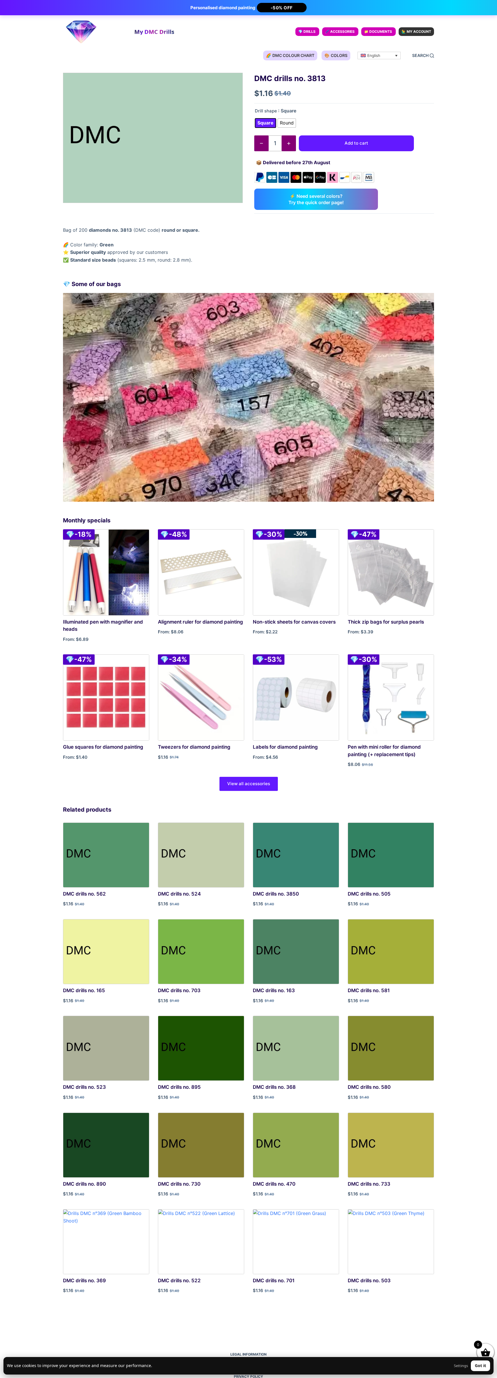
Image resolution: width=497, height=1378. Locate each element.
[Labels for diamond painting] (296, 697)
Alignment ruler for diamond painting (200, 622)
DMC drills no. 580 (369, 1087)
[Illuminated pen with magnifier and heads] (106, 572)
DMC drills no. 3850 (276, 894)
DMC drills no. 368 (274, 1087)
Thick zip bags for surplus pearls (386, 622)
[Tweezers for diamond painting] (201, 697)
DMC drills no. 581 (369, 990)
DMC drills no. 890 (84, 1184)
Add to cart (356, 143)
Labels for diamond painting (285, 747)
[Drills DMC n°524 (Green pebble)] (201, 855)
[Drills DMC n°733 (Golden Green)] (391, 1145)
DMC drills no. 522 (179, 1280)
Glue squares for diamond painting (103, 747)
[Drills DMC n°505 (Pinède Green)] (391, 855)
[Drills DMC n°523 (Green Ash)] (106, 1048)
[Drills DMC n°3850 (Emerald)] (296, 855)
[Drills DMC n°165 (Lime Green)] (106, 951)
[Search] (423, 55)
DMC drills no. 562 (84, 894)
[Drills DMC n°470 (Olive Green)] (296, 1145)
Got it (480, 1365)
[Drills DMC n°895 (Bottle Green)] (201, 1048)
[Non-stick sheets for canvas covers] (296, 572)
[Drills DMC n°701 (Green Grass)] (296, 1241)
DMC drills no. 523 (84, 1087)
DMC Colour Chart (290, 55)
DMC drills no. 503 (369, 1280)
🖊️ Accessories (340, 31)
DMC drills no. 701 (274, 1280)
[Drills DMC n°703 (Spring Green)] (201, 951)
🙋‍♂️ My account (416, 31)
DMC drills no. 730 (179, 1184)
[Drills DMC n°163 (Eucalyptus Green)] (296, 951)
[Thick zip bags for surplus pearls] (391, 572)
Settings (461, 1365)
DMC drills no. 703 (179, 990)
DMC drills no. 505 (369, 894)
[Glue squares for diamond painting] (106, 697)
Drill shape (266, 111)
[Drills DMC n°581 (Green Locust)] (391, 951)
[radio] (265, 123)
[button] (379, 55)
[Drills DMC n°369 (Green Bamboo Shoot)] (106, 1241)
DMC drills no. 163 (274, 990)
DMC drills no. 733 (369, 1184)
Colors (335, 55)
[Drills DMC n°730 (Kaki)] (201, 1145)
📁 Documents (378, 31)
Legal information (248, 1354)
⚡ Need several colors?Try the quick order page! (316, 199)
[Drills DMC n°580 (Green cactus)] (391, 1048)
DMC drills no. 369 (84, 1280)
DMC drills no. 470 (274, 1184)
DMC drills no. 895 (179, 1087)
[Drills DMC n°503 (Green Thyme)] (391, 1241)
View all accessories (248, 783)
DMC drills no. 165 (84, 990)
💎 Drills (307, 31)
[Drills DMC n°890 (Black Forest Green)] (106, 1145)
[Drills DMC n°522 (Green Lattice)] (201, 1241)
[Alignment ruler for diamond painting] (201, 572)
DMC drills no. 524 (179, 894)
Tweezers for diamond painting (194, 747)
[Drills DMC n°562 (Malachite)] (106, 855)
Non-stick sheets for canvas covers (294, 622)
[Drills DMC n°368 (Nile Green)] (296, 1048)
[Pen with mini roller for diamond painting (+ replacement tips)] (391, 697)
